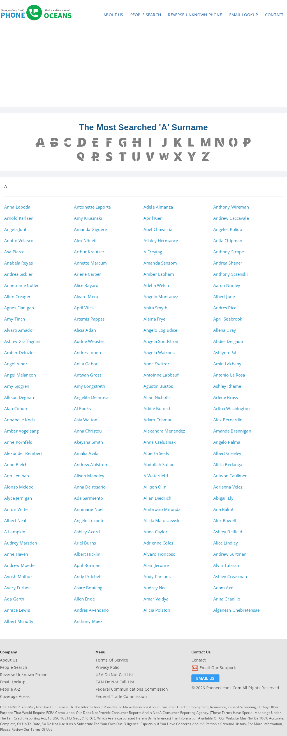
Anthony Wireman (231, 207)
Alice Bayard (86, 285)
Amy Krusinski (88, 218)
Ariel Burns (85, 543)
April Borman (87, 565)
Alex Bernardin (228, 419)
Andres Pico (225, 307)
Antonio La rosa (229, 375)
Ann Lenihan (16, 475)
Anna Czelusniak (160, 442)
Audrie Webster (89, 341)
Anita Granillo (226, 599)
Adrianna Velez (228, 487)
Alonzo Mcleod (19, 487)
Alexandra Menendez (164, 431)
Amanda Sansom (160, 263)
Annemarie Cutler (21, 285)
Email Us (205, 678)
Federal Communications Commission (132, 689)
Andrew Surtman (230, 554)
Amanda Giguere (90, 229)
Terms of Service (112, 660)
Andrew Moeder (20, 565)
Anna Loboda (17, 207)
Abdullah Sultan (159, 464)
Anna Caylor (156, 531)
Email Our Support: (217, 667)
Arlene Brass (225, 397)
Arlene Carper (87, 274)
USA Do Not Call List (115, 674)
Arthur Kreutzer (89, 251)
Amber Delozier (19, 352)
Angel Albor (15, 363)
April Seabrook (227, 319)
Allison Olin (155, 487)
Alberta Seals (156, 453)
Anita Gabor (86, 363)
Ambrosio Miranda (162, 509)
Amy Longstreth (89, 386)
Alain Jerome (156, 565)
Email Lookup (243, 14)
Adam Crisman (158, 419)
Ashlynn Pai (225, 352)
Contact (274, 14)
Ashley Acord (87, 531)
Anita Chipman (227, 240)
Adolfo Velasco (18, 240)
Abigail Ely (223, 498)
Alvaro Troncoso (159, 554)
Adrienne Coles (158, 543)
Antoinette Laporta (92, 207)
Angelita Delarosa (91, 397)
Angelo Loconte (89, 520)
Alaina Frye (155, 319)
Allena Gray (224, 330)
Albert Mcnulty (18, 621)
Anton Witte (16, 509)
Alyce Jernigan (18, 498)
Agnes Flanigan (19, 307)
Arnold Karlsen (18, 218)
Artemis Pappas (89, 319)
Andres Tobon (87, 352)
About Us (113, 14)
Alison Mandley (89, 475)
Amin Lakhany (227, 363)
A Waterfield (156, 475)
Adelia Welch (156, 285)
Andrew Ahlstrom (91, 464)
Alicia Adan (85, 330)
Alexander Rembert (23, 453)
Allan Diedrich (157, 498)
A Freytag (153, 251)
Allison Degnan (19, 397)
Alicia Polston (157, 610)
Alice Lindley (225, 543)
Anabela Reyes (18, 263)
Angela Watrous (159, 352)
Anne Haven (16, 554)
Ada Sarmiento (88, 498)
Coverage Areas (15, 696)
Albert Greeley (227, 453)
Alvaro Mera (86, 296)
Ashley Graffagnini (22, 341)
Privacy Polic (107, 667)
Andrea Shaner (227, 263)
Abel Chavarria (158, 229)
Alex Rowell (224, 520)
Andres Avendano (91, 610)
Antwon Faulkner (230, 475)
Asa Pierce (14, 251)
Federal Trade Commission (121, 696)
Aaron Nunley (226, 285)
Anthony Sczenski (230, 274)
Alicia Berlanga (227, 464)
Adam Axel (224, 587)
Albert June (224, 296)
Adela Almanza (158, 207)
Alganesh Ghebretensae (236, 610)
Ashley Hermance (161, 240)
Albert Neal (15, 520)
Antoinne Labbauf (161, 375)
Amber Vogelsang (21, 431)
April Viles (84, 307)
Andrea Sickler (18, 274)
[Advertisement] (143, 65)
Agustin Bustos (158, 386)
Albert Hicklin (87, 554)
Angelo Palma (226, 442)
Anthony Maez (88, 621)
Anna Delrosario (90, 487)
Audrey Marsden (20, 543)
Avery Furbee (17, 587)
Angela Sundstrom (162, 341)
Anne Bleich (16, 464)
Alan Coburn (16, 408)
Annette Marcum (90, 263)
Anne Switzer (156, 363)
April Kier (153, 218)
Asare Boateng (88, 587)
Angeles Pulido (227, 229)
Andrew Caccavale (231, 218)
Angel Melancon (20, 375)
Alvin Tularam (227, 565)
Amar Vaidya (156, 599)
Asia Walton (86, 419)
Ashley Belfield (227, 531)
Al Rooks (82, 408)
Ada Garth (14, 599)
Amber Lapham (159, 274)
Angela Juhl (15, 229)
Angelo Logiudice (160, 330)
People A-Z (10, 689)
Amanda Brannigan (232, 431)
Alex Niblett (85, 240)
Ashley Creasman (230, 576)
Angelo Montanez (161, 296)
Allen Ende (84, 599)
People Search (145, 14)
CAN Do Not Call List (115, 681)
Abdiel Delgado (228, 341)
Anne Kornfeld (18, 442)
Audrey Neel (156, 587)
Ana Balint (223, 509)
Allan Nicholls (157, 397)
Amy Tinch (14, 319)
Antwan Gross (88, 375)
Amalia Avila (86, 453)
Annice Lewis (17, 610)
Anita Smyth (156, 307)
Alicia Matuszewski (162, 520)
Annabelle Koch (19, 419)
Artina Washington (231, 408)
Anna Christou (88, 431)
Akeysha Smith (88, 442)
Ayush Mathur (18, 576)
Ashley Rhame (227, 386)
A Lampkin (14, 531)
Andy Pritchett (88, 576)
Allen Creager (17, 296)
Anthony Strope (228, 251)
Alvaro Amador (19, 330)
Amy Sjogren (16, 386)
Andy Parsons (157, 576)
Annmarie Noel (89, 509)
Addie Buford (157, 408)
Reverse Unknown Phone (195, 14)
